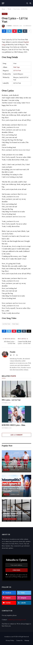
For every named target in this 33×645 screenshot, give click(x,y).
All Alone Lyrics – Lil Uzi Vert (9, 342)
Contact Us (19, 640)
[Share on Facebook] (4, 31)
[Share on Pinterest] (14, 31)
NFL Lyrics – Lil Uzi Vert (11, 400)
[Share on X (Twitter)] (9, 31)
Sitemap (27, 640)
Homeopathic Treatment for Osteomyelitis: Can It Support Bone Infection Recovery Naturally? (16, 487)
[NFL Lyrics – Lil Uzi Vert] (16, 389)
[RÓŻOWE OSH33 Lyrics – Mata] (16, 414)
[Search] (30, 3)
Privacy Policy (17, 577)
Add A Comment (16, 435)
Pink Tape (16, 67)
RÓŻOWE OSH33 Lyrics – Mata (13, 425)
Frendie (9, 25)
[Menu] (3, 3)
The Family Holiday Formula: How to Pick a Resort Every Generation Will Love (16, 464)
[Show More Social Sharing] (29, 31)
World (5, 14)
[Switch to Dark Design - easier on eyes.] (27, 3)
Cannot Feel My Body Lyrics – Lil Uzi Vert (24, 342)
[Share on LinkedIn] (19, 31)
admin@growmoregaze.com (17, 619)
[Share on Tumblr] (25, 31)
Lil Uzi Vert (17, 70)
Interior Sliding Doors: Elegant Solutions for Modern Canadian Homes (16, 513)
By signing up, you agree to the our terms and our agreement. (16, 576)
